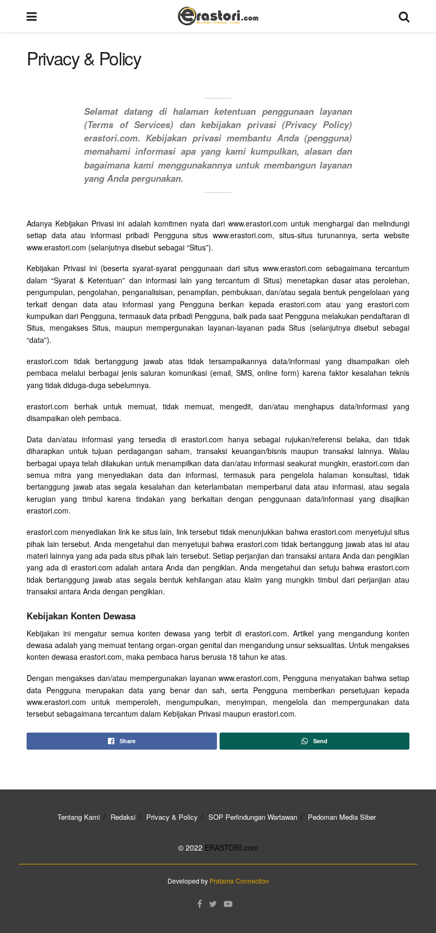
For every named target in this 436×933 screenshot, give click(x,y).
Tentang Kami (78, 817)
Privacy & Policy (172, 817)
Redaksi (123, 817)
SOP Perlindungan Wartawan (252, 817)
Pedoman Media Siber (342, 817)
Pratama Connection (239, 880)
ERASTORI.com (231, 847)
